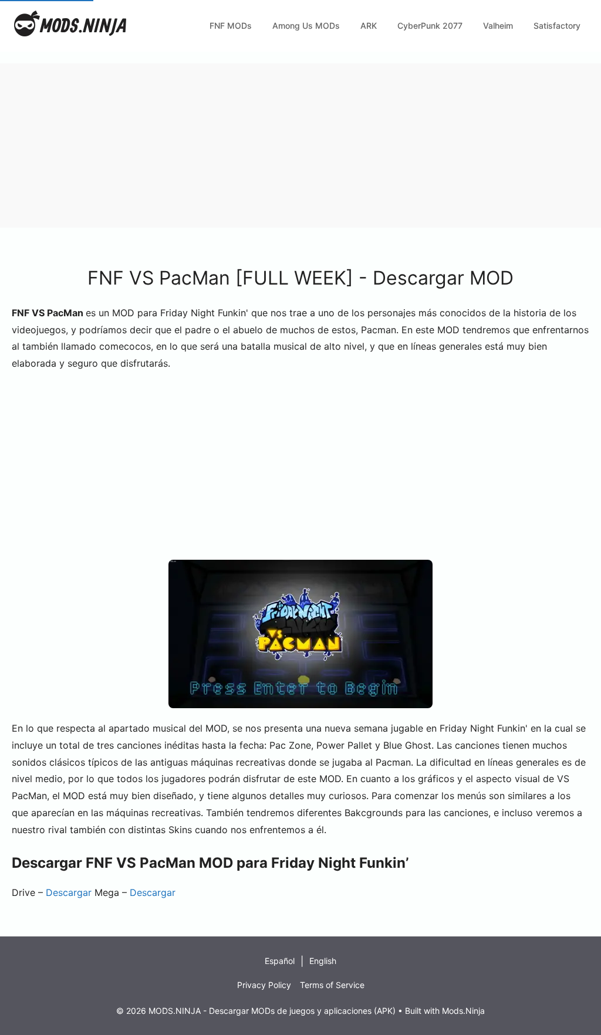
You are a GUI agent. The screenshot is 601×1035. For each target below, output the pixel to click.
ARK (368, 26)
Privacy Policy (264, 985)
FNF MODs (231, 26)
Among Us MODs (306, 26)
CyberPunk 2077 (429, 26)
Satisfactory (557, 26)
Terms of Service (332, 985)
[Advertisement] (300, 145)
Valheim (498, 26)
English (322, 961)
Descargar (69, 892)
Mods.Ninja (463, 1011)
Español (280, 961)
